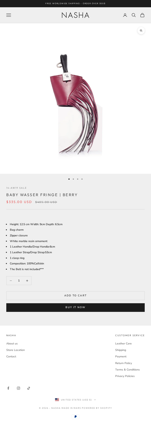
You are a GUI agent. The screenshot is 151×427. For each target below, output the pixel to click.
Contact (11, 356)
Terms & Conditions (127, 369)
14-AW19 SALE (16, 187)
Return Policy (123, 363)
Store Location (15, 350)
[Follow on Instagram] (18, 388)
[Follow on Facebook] (8, 388)
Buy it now (75, 307)
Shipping (120, 350)
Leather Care (123, 343)
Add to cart (75, 295)
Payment (120, 356)
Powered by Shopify (97, 408)
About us (12, 343)
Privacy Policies (125, 376)
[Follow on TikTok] (29, 388)
